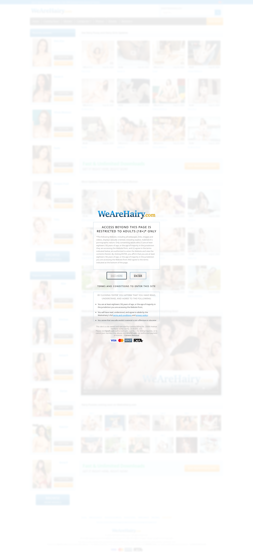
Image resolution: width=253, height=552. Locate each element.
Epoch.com (110, 331)
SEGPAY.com (131, 333)
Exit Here (117, 275)
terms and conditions (122, 315)
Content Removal (131, 335)
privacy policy (142, 315)
